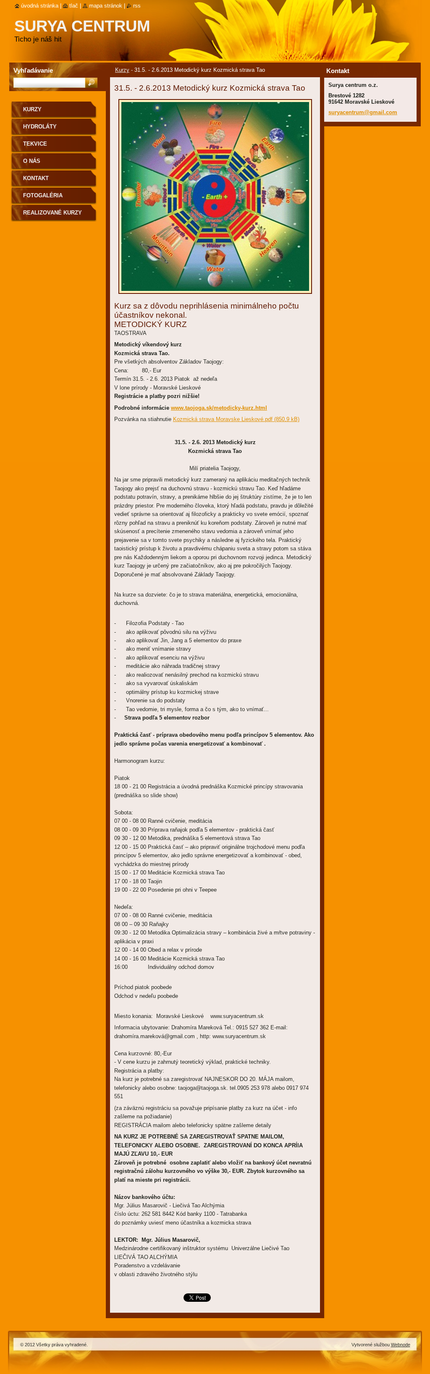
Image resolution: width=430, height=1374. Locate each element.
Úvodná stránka (39, 6)
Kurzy (122, 70)
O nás (31, 161)
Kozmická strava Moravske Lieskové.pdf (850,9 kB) (236, 419)
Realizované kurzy (52, 212)
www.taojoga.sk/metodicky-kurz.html (219, 408)
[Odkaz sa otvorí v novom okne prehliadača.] (215, 296)
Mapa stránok (105, 6)
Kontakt (36, 178)
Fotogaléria (43, 195)
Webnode (400, 1344)
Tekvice (35, 144)
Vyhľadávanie (33, 70)
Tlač (73, 6)
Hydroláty (40, 126)
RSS (137, 6)
